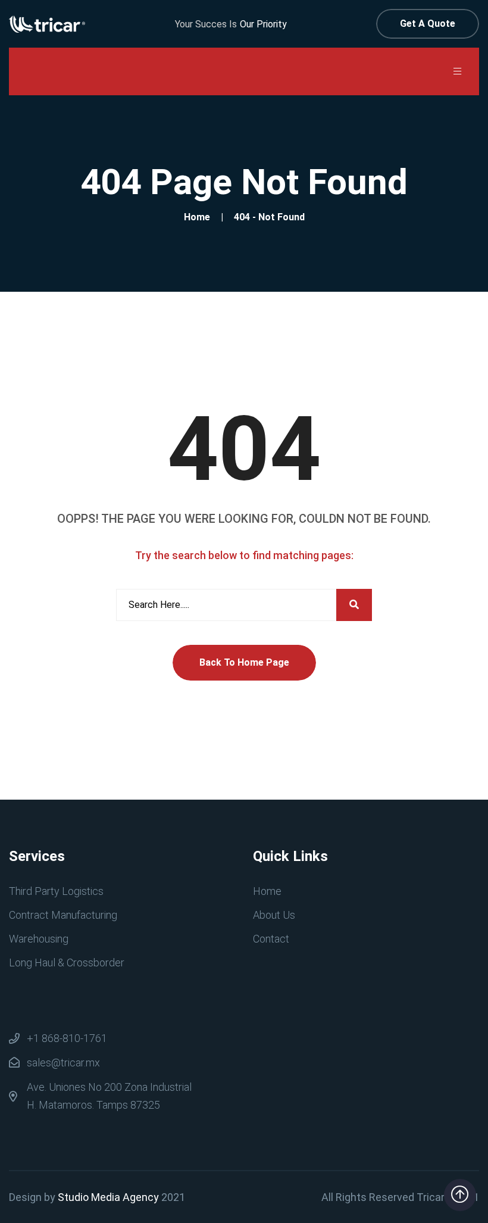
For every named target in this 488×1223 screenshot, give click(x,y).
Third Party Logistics (56, 891)
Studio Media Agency (108, 1197)
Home (199, 217)
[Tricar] (47, 23)
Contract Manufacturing (63, 915)
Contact (271, 938)
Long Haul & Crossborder (66, 962)
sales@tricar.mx (63, 1062)
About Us (274, 915)
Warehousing (38, 938)
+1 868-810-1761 (67, 1038)
